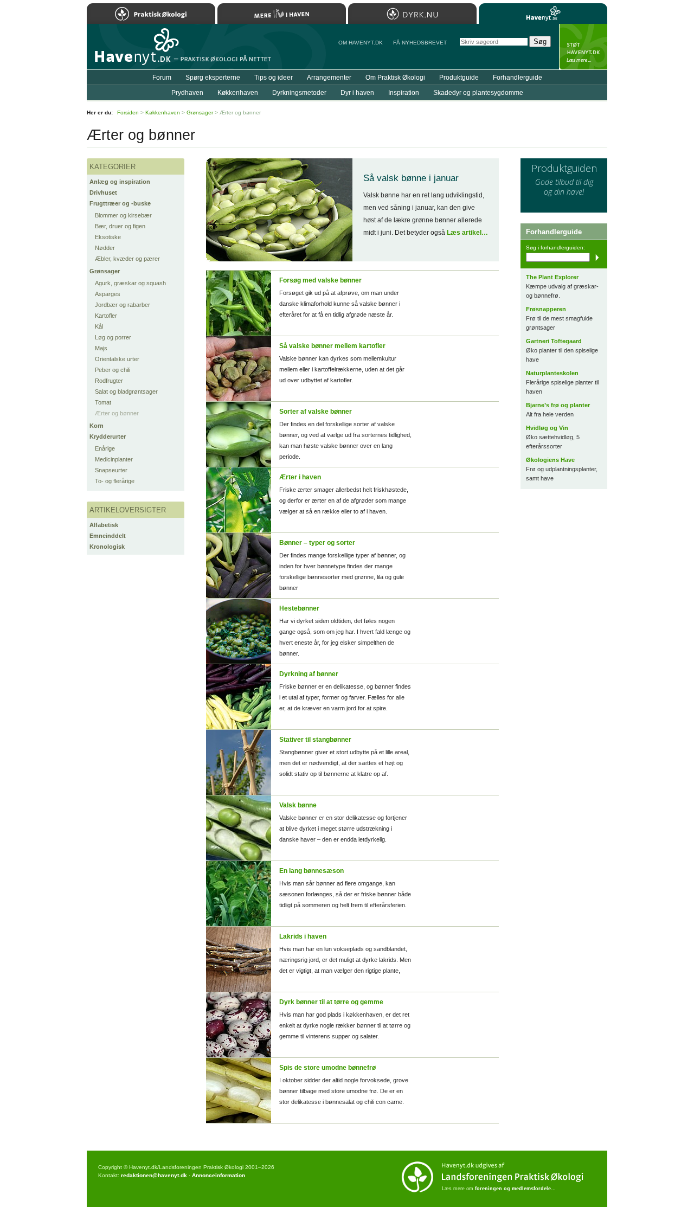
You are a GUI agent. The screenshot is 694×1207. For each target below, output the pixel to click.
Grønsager (104, 271)
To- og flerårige (114, 481)
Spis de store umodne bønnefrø (327, 1067)
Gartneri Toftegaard (554, 341)
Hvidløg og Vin (547, 428)
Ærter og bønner (117, 413)
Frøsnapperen (546, 309)
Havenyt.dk (543, 13)
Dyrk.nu (412, 13)
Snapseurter (111, 470)
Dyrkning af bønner (308, 674)
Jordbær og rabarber (122, 304)
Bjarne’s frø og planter (558, 405)
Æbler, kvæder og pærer (127, 258)
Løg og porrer (113, 337)
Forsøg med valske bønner (320, 280)
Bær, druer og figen (120, 226)
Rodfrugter (109, 380)
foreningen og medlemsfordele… (515, 1188)
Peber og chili (112, 370)
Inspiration (403, 93)
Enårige (105, 448)
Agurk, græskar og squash (130, 283)
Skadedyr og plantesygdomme (478, 93)
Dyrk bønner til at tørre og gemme (331, 1002)
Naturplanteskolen (552, 373)
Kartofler (106, 315)
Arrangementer (329, 77)
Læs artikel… (467, 232)
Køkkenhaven (237, 93)
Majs (101, 348)
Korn (96, 425)
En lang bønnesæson (311, 871)
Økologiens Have (550, 460)
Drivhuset (103, 192)
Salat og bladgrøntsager (126, 391)
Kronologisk (107, 546)
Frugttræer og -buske (120, 203)
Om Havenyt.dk (360, 43)
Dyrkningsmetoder (299, 93)
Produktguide (459, 77)
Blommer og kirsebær (123, 215)
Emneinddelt (107, 535)
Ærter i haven (300, 477)
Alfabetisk (103, 525)
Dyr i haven (357, 93)
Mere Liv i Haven (281, 13)
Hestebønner (299, 608)
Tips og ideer (273, 77)
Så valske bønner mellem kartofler (332, 346)
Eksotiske (108, 237)
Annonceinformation (218, 1175)
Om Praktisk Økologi (395, 77)
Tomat (103, 402)
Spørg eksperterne (212, 77)
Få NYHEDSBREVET (420, 43)
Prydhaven (187, 93)
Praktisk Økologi (151, 13)
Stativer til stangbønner (315, 739)
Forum (161, 77)
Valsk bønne (298, 805)
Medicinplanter (114, 459)
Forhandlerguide (517, 77)
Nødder (105, 248)
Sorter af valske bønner (315, 411)
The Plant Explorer (552, 277)
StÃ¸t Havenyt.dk (583, 46)
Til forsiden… (134, 51)
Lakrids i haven (302, 936)
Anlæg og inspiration (119, 181)
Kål (99, 326)
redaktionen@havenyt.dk (154, 1175)
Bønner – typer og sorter (317, 543)
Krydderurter (107, 436)
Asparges (107, 294)
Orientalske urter (117, 359)
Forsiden (128, 112)
